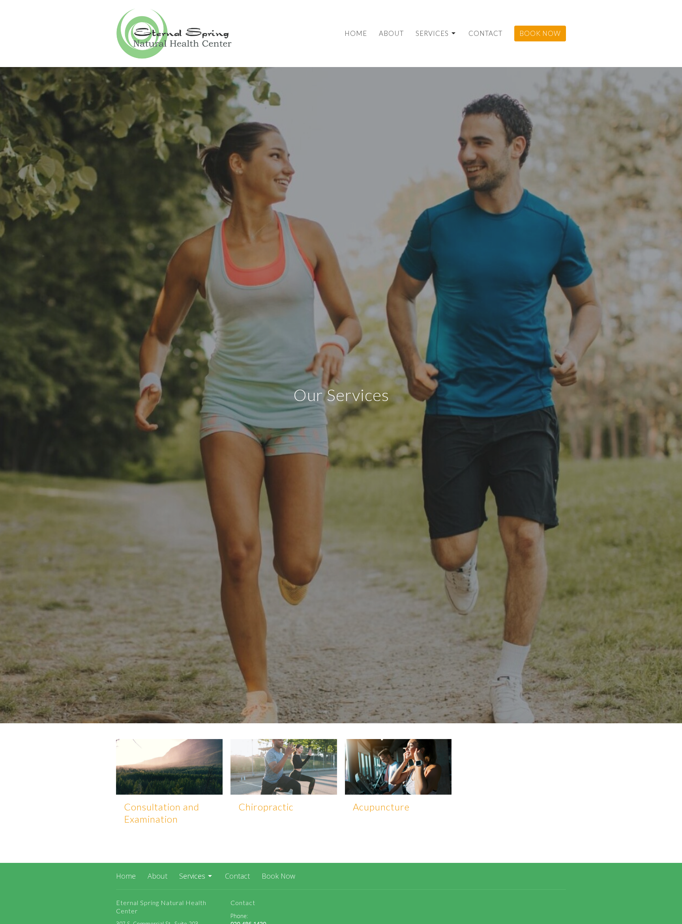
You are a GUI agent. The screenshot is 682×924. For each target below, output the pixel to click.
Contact (485, 33)
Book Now (540, 33)
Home (356, 33)
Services (432, 33)
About (391, 33)
